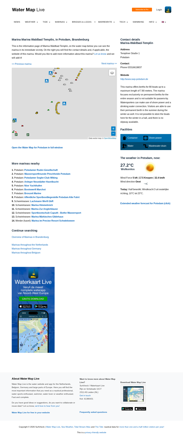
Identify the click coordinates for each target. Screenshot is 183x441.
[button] (48, 110)
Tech (123, 22)
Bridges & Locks (82, 22)
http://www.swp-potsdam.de (134, 79)
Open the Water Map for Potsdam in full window (37, 147)
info (152, 22)
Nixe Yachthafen (33, 185)
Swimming (138, 22)
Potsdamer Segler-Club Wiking (41, 178)
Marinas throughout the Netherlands (30, 245)
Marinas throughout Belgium (26, 252)
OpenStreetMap (110, 138)
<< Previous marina (21, 64)
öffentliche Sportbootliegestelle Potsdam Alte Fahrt (51, 197)
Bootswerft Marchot (35, 189)
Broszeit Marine (32, 193)
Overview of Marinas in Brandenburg (30, 237)
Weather (30, 22)
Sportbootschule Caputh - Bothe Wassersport (56, 213)
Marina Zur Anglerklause (44, 209)
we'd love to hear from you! (47, 406)
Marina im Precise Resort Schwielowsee (53, 220)
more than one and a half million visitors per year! (141, 427)
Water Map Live (53, 427)
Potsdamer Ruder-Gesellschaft (41, 170)
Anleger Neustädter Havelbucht (41, 182)
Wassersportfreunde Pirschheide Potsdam (47, 174)
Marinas (60, 22)
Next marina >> (109, 63)
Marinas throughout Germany (26, 248)
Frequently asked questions (93, 412)
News (17, 22)
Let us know (100, 54)
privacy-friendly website (95, 432)
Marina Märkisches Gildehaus (47, 216)
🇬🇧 (163, 22)
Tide (45, 22)
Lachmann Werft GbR (41, 201)
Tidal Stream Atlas (82, 427)
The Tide (99, 427)
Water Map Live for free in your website (31, 412)
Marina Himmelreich (42, 205)
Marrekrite (105, 22)
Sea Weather (67, 427)
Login (159, 9)
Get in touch (85, 395)
